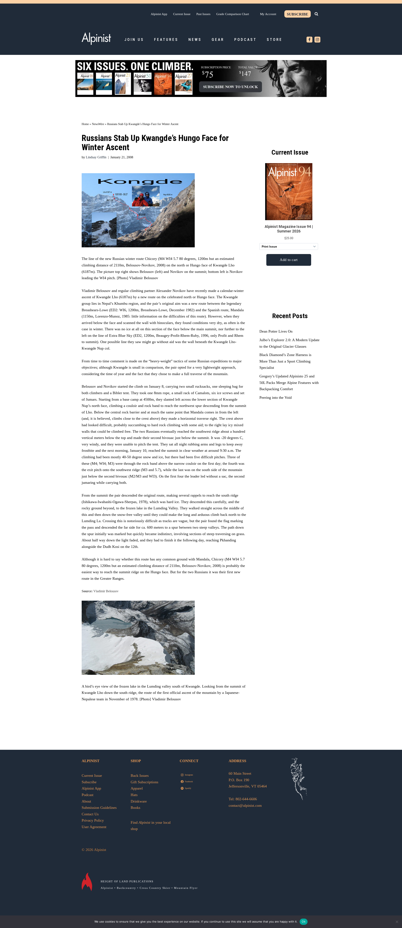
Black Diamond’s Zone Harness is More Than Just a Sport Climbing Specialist (285, 361)
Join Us (134, 39)
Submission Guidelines (99, 807)
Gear (218, 39)
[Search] (316, 14)
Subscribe (297, 14)
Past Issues (203, 14)
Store (274, 39)
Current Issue (182, 14)
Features (166, 39)
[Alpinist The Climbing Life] (96, 38)
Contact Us (90, 814)
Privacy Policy (93, 820)
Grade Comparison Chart (232, 14)
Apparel (137, 788)
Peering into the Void (275, 397)
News (195, 39)
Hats (134, 795)
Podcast (245, 39)
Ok (303, 921)
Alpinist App (159, 14)
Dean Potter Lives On (275, 331)
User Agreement (94, 827)
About (86, 801)
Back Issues (140, 775)
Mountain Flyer (186, 887)
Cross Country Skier (155, 887)
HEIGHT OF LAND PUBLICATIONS (127, 881)
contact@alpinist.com (245, 805)
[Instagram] (317, 40)
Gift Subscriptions (144, 782)
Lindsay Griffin (96, 157)
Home (85, 124)
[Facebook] (309, 40)
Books (135, 807)
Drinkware (139, 801)
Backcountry (126, 887)
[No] (397, 922)
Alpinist (107, 887)
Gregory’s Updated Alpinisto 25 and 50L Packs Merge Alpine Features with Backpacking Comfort (289, 382)
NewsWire (98, 124)
